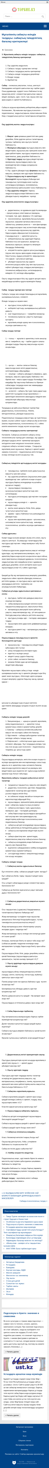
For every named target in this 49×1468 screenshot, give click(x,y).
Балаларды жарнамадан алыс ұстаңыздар (23, 1238)
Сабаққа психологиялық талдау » (33, 1201)
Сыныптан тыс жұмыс (15, 1283)
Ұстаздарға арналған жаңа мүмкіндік (21, 1227)
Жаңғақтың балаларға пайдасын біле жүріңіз (24, 1235)
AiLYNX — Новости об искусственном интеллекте (27, 1462)
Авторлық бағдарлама (15, 1262)
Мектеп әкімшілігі (13, 1273)
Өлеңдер (10, 1294)
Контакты (24, 1450)
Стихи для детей (13, 1281)
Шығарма (10, 1289)
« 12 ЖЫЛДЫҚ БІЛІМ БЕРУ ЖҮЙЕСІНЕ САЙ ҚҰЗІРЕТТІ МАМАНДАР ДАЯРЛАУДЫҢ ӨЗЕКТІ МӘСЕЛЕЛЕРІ (21, 1195)
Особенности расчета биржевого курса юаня (24, 1222)
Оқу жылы (10, 1278)
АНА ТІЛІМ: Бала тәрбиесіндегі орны (21, 1249)
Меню (3, 2)
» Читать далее (12, 1352)
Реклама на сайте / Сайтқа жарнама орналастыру (24, 1454)
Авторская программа (24, 1427)
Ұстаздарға (10, 1265)
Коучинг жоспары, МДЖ (16, 1270)
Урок (24, 1431)
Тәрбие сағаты (12, 1286)
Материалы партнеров (24, 1445)
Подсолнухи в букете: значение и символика (24, 1224)
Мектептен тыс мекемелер (17, 1275)
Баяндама (9, 50)
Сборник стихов (24, 1440)
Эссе (8, 1292)
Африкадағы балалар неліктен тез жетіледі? (24, 1240)
